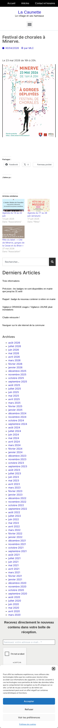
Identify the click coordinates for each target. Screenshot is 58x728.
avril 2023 (14, 484)
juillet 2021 (14, 558)
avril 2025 (14, 399)
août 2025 (14, 385)
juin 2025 (13, 392)
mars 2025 (14, 402)
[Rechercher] (52, 262)
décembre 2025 (17, 370)
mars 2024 (14, 445)
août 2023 (14, 469)
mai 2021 (13, 565)
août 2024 (14, 427)
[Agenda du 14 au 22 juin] (13, 205)
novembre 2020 (17, 586)
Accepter (29, 701)
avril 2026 (14, 356)
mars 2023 (14, 487)
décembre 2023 (17, 455)
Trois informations (11, 281)
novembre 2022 (17, 501)
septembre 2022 (17, 508)
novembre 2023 (17, 459)
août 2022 (14, 512)
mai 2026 (13, 353)
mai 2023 (13, 480)
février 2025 (15, 406)
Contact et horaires (45, 3)
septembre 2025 (17, 381)
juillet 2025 (14, 388)
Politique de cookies (27, 724)
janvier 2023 (15, 494)
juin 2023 (13, 476)
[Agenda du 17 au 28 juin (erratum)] (39, 205)
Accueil (11, 3)
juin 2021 (13, 561)
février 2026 (15, 363)
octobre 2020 (16, 590)
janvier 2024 (15, 452)
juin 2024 (13, 434)
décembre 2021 (17, 540)
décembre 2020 (17, 582)
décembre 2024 (17, 413)
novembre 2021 (17, 544)
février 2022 (15, 533)
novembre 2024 (17, 416)
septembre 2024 (17, 423)
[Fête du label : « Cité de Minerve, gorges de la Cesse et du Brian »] (13, 232)
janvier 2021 (15, 579)
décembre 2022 (17, 498)
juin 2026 (13, 349)
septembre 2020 (17, 593)
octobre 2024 (16, 420)
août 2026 (14, 342)
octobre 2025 (16, 378)
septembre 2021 (17, 551)
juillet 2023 (14, 473)
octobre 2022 (16, 505)
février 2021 (15, 575)
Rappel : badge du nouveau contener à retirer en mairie (28, 299)
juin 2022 (13, 519)
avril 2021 (13, 568)
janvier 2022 (15, 537)
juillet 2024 (14, 431)
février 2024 (15, 448)
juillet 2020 (14, 600)
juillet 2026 (14, 346)
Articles (25, 3)
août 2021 (14, 554)
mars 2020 (14, 614)
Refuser (29, 709)
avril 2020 (14, 611)
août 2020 (14, 597)
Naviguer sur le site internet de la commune (23, 325)
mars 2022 (14, 529)
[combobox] (25, 262)
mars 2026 (14, 360)
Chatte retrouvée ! (11, 317)
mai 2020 (13, 607)
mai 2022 (13, 522)
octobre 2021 (15, 547)
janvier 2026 (15, 367)
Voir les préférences (29, 717)
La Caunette (29, 12)
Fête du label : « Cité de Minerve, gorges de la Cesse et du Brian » (13, 242)
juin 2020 (13, 604)
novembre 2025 (17, 374)
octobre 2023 (16, 462)
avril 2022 (14, 526)
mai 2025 (13, 395)
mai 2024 (13, 438)
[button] (53, 668)
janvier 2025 (15, 409)
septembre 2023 (17, 466)
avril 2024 (14, 441)
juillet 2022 (14, 515)
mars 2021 (14, 572)
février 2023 (15, 491)
